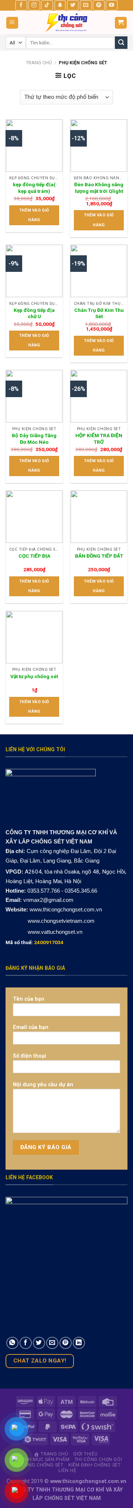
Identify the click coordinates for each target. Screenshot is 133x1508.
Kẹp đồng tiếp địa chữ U (34, 313)
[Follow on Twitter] (73, 5)
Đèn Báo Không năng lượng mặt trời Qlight (98, 187)
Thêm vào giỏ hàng (34, 215)
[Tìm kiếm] (121, 42)
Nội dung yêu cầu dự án (43, 1084)
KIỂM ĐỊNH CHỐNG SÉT (94, 1465)
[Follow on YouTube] (111, 5)
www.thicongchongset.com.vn (66, 909)
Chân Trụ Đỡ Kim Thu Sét (99, 313)
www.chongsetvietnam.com (60, 921)
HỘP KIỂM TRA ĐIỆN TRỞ (98, 438)
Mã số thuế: (35, 942)
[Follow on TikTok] (47, 5)
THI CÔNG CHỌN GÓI (98, 1459)
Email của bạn (30, 1027)
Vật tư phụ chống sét (34, 676)
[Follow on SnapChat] (60, 5)
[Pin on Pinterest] (65, 1343)
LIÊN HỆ (67, 1470)
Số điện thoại (29, 1056)
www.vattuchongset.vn (55, 932)
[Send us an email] (86, 5)
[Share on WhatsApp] (12, 1343)
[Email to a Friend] (52, 1343)
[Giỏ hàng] (121, 23)
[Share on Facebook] (26, 1343)
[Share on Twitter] (39, 1343)
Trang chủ (39, 62)
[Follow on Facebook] (21, 5)
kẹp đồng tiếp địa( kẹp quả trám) (34, 187)
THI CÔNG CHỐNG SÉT (37, 1465)
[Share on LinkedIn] (79, 1343)
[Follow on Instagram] (34, 5)
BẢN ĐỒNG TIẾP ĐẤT (99, 556)
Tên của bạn (28, 999)
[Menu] (12, 23)
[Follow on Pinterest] (99, 5)
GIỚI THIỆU (85, 1454)
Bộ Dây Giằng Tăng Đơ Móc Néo (34, 438)
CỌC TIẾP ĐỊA (34, 556)
